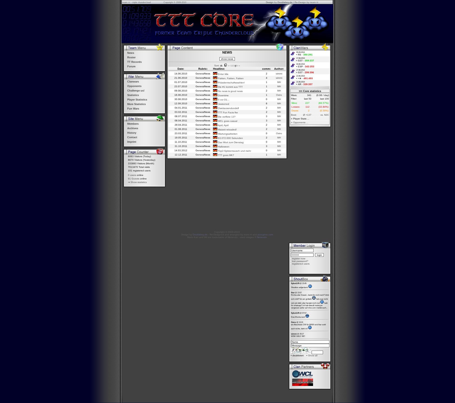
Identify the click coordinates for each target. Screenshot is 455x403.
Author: (279, 68)
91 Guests (133, 178)
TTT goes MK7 (225, 155)
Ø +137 (307, 115)
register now (298, 258)
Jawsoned (223, 104)
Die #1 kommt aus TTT (230, 87)
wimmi (279, 73)
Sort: (216, 65)
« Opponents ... (299, 122)
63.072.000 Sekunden (230, 138)
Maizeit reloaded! (227, 129)
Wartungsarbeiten (227, 134)
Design (269, 2)
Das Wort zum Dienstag (230, 142)
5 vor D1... (223, 99)
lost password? (300, 261)
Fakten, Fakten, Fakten (230, 78)
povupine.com (265, 234)
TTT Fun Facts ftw (227, 112)
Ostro (279, 95)
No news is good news (230, 91)
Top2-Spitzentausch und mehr (234, 151)
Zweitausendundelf (228, 108)
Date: (180, 68)
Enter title (222, 74)
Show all (312, 355)
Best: (294, 115)
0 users (132, 175)
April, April (222, 125)
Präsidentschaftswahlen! (231, 82)
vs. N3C (324, 115)
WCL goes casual (227, 121)
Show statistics (139, 182)
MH (279, 82)
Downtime (223, 95)
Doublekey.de (285, 2)
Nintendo (262, 237)
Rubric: (203, 68)
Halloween (223, 146)
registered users (300, 263)
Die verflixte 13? (226, 116)
